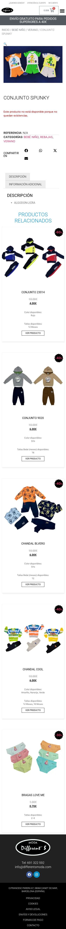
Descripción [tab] (17, 176)
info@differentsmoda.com (33, 867)
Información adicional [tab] (25, 184)
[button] (5, 44)
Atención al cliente (36, 3)
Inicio (5, 30)
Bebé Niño (18, 30)
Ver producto (33, 333)
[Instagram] (36, 874)
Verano (33, 30)
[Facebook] (29, 874)
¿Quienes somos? (16, 3)
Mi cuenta (53, 3)
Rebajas (46, 137)
